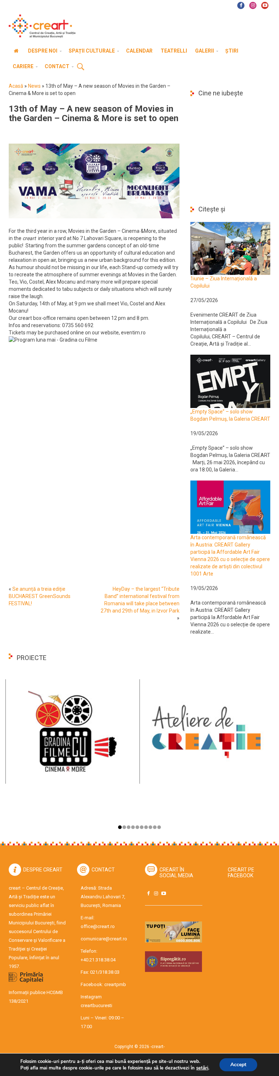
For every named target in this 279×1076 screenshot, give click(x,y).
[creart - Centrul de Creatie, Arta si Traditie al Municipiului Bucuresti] (39, 26)
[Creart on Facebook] (148, 893)
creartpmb (115, 984)
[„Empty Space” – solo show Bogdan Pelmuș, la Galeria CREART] (230, 381)
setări (202, 1068)
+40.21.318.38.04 (98, 959)
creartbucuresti (96, 1005)
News (34, 86)
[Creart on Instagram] (156, 893)
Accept (238, 1064)
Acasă (16, 86)
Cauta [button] (81, 67)
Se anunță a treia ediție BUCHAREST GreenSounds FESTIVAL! (39, 596)
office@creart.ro (98, 926)
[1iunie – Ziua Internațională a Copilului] (230, 248)
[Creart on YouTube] (163, 893)
